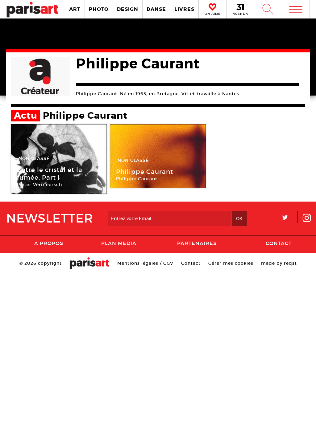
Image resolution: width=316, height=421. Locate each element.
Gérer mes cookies (230, 263)
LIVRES (184, 9)
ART (75, 9)
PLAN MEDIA (118, 243)
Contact (279, 243)
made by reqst (279, 263)
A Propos (48, 243)
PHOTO (99, 9)
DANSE (156, 9)
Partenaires (197, 243)
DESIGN (127, 9)
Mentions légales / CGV (145, 263)
